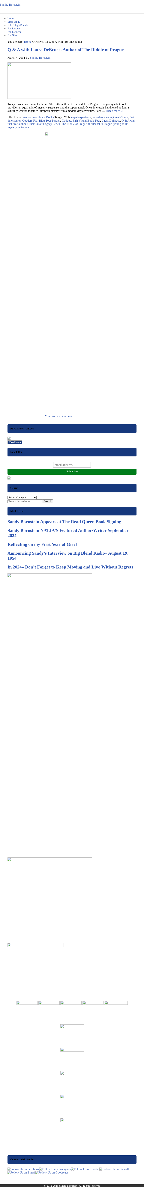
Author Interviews (34, 117)
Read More (15, 442)
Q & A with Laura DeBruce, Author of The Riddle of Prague (66, 49)
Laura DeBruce (111, 120)
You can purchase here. (59, 416)
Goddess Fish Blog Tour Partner (41, 120)
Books (50, 117)
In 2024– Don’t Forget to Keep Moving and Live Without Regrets (70, 567)
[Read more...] (114, 110)
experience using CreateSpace (110, 117)
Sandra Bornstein (10, 4)
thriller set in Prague (100, 124)
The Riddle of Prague (74, 124)
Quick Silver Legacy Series (43, 124)
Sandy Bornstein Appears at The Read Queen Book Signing (64, 521)
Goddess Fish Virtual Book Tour (81, 120)
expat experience (81, 117)
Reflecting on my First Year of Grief (42, 544)
